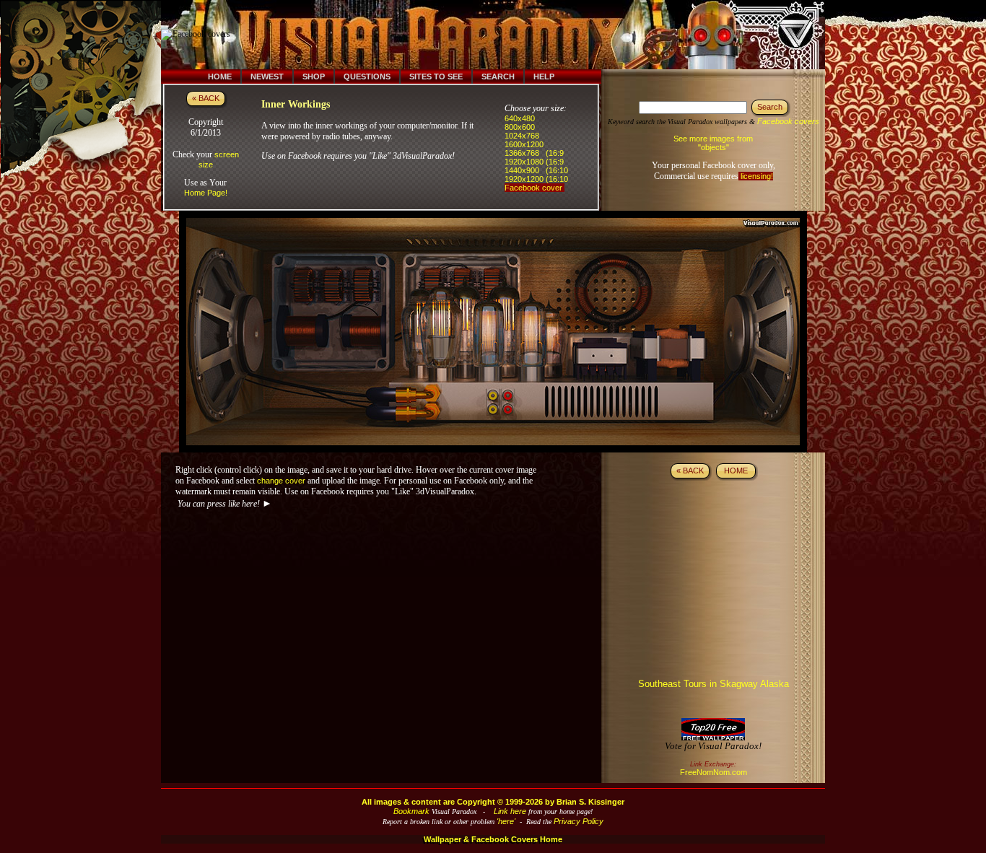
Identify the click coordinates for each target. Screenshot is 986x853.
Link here (510, 811)
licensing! (755, 176)
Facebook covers (788, 121)
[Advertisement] (502, 34)
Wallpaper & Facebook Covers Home (493, 839)
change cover (281, 480)
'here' (506, 821)
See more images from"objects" (713, 143)
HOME (736, 470)
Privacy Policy (578, 821)
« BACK (205, 98)
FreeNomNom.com (713, 772)
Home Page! (205, 192)
